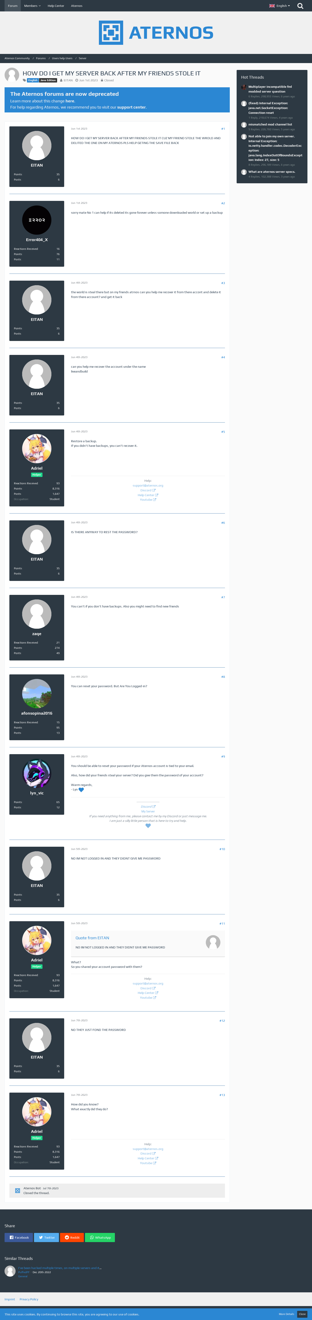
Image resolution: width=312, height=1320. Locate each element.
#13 (222, 1095)
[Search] (300, 5)
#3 (223, 283)
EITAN (68, 80)
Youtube (146, 499)
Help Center (146, 495)
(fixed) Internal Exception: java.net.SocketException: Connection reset (268, 107)
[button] (279, 5)
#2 (223, 203)
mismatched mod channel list (270, 124)
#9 (223, 756)
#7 (223, 597)
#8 (223, 677)
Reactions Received (26, 248)
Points (18, 174)
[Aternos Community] (156, 32)
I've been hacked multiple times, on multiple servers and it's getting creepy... (72, 1268)
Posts (17, 179)
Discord (145, 490)
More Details (286, 1314)
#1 (223, 128)
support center (131, 107)
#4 (223, 357)
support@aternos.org (148, 485)
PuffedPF (24, 1272)
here (70, 100)
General (22, 1276)
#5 (223, 432)
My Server (148, 811)
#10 (222, 849)
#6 (223, 522)
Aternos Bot (32, 1188)
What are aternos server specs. (272, 171)
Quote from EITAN (92, 937)
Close (302, 1314)
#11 (222, 923)
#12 (222, 1020)
